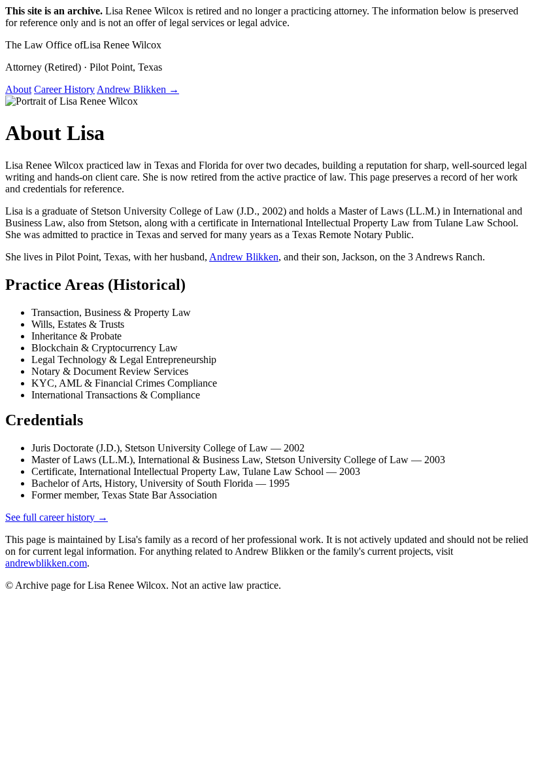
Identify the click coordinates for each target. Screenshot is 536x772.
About (18, 89)
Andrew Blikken (243, 256)
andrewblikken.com (46, 563)
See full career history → (56, 517)
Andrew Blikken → (138, 89)
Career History (64, 89)
